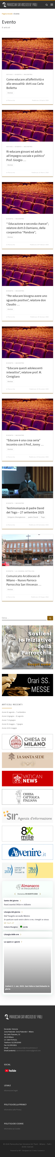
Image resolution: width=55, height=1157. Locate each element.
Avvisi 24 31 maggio (9, 728)
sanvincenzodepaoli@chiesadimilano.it (23, 1048)
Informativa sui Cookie (12, 1129)
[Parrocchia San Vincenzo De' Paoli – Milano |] (19, 4)
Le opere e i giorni (27, 967)
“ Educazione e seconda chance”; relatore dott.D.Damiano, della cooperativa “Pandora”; (27, 228)
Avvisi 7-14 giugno (9, 720)
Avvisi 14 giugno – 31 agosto (13, 716)
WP (20, 1150)
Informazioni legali (11, 1090)
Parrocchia (11, 100)
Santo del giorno (27, 903)
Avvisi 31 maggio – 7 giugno (12, 724)
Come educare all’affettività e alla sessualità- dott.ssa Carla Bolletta (25, 84)
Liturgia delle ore (27, 934)
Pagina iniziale (7, 14)
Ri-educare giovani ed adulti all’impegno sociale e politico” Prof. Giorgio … (25, 156)
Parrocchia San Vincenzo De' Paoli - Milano (27, 1144)
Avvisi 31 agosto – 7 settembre (14, 712)
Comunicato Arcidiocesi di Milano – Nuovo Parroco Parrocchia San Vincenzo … (23, 580)
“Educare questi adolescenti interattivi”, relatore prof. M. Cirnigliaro (24, 372)
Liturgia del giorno (27, 919)
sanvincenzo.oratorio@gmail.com (28, 1051)
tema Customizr (39, 1150)
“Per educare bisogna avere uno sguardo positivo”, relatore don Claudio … (26, 300)
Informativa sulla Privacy (12, 1110)
